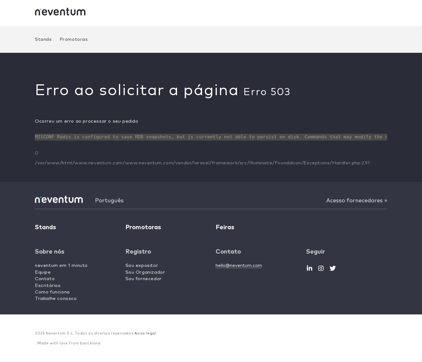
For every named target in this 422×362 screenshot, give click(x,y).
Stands (43, 39)
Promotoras (74, 39)
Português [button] (109, 201)
